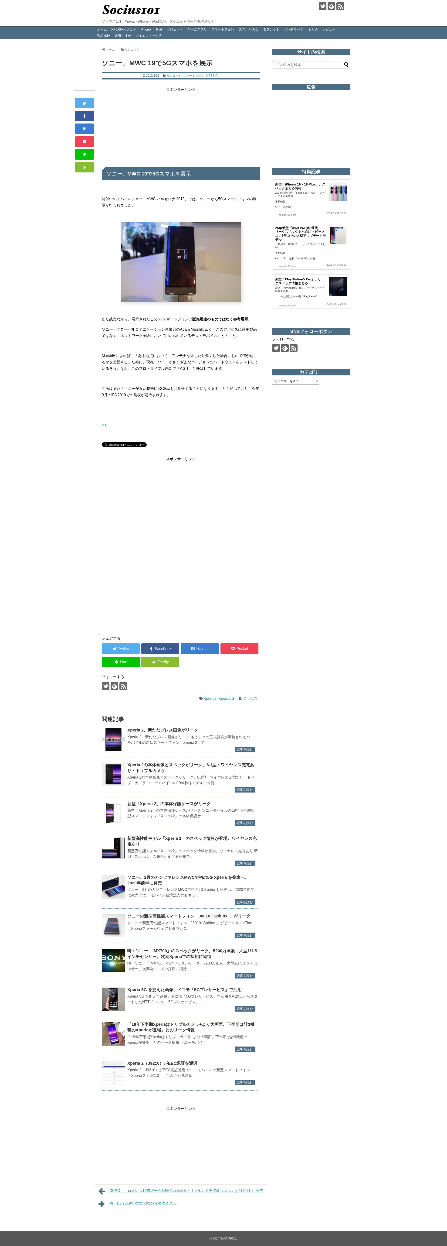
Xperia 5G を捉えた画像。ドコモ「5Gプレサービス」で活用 (184, 989)
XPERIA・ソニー (123, 29)
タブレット (271, 29)
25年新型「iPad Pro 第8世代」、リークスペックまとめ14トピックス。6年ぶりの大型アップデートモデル (300, 233)
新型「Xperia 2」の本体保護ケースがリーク (169, 803)
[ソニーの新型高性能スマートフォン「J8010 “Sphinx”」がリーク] (113, 925)
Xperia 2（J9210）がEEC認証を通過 (162, 1063)
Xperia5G (226, 698)
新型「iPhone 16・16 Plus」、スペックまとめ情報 (300, 186)
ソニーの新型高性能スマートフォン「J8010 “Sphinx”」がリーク (189, 916)
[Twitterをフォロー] (322, 6)
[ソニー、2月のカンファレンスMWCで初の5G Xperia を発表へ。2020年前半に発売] (113, 887)
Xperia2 (210, 698)
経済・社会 (123, 36)
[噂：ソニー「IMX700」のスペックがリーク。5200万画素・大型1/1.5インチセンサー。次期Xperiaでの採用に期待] (113, 960)
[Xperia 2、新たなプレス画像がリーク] (113, 739)
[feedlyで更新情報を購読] (331, 6)
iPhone (146, 29)
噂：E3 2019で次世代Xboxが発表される (143, 1203)
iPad (159, 29)
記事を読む (245, 749)
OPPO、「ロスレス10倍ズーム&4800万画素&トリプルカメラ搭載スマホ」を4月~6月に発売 (186, 1191)
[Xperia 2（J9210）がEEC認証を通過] (113, 1073)
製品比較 (103, 36)
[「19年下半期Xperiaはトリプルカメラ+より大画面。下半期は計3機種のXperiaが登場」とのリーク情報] (113, 1034)
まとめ (313, 29)
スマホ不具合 (248, 29)
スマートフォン (222, 29)
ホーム (102, 29)
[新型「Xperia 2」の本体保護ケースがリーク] (113, 813)
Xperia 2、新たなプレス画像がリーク (162, 730)
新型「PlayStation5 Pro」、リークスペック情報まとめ (299, 281)
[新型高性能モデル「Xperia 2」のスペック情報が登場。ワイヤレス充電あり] (113, 848)
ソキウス (250, 698)
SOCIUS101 (228, 1238)
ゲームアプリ (197, 29)
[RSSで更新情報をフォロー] (340, 6)
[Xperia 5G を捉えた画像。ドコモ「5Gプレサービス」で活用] (113, 999)
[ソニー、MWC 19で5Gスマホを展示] (84, 129)
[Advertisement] (181, 125)
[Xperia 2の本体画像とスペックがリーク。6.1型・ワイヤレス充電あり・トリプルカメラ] (113, 774)
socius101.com (287, 214)
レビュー (328, 29)
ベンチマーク (293, 29)
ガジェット (174, 29)
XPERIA (212, 75)
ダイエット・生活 (148, 36)
